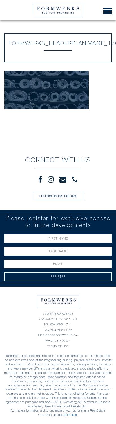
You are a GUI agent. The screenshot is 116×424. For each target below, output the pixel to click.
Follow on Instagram (58, 196)
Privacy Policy (58, 340)
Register (58, 276)
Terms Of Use (58, 346)
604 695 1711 (61, 324)
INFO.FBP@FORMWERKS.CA (58, 335)
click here (70, 414)
